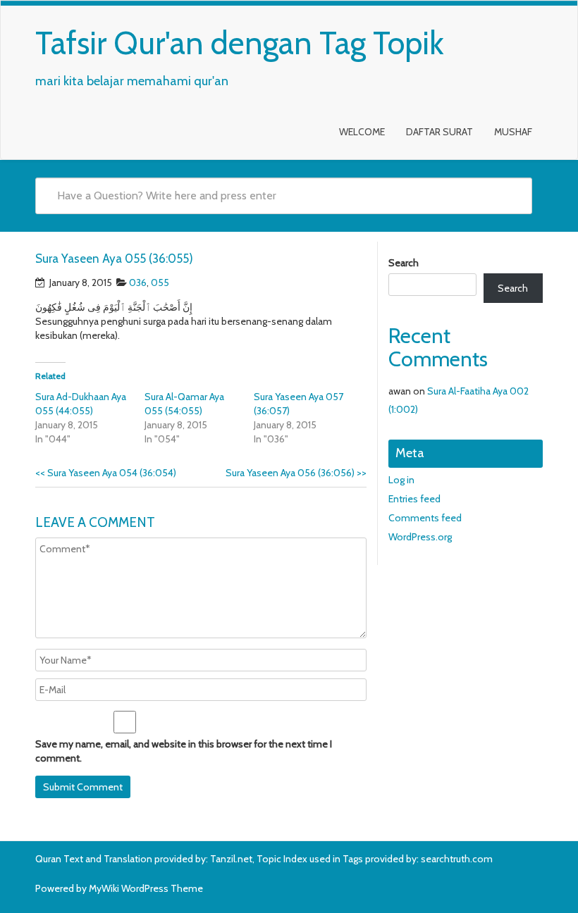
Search (403, 262)
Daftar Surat (439, 131)
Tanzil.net (231, 858)
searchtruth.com (457, 858)
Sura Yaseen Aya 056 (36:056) (296, 472)
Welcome (362, 131)
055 (160, 282)
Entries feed (414, 498)
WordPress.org (420, 536)
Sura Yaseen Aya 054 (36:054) (105, 472)
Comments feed (425, 517)
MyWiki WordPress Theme (146, 888)
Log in (401, 479)
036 (138, 282)
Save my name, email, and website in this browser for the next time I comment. (183, 751)
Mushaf (513, 131)
